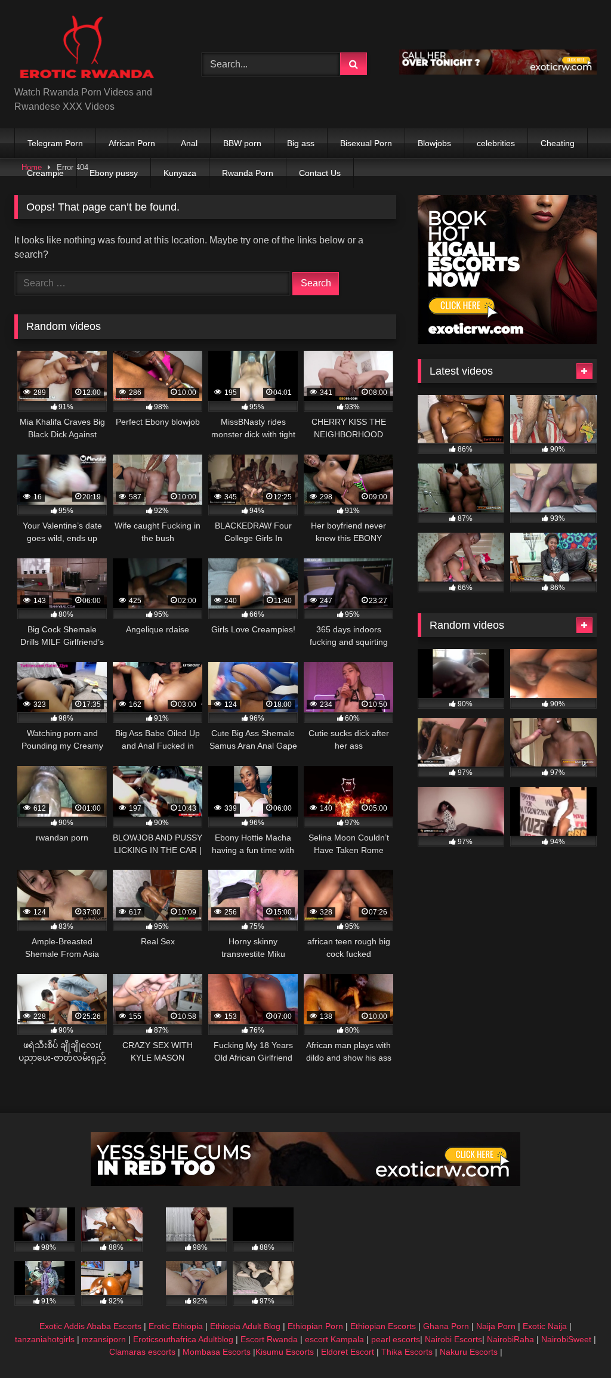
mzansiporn (104, 1339)
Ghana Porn (446, 1326)
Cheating (558, 143)
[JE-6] (305, 1183)
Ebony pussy (114, 173)
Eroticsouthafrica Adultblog (183, 1339)
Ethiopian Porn (315, 1326)
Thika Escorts (407, 1352)
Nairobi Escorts (453, 1339)
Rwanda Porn (247, 173)
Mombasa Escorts (217, 1352)
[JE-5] (498, 71)
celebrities (496, 143)
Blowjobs (434, 143)
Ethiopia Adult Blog (245, 1326)
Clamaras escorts (142, 1352)
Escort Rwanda (269, 1339)
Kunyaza (179, 173)
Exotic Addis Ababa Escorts (90, 1326)
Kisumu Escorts (284, 1352)
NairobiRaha (510, 1339)
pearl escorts (395, 1339)
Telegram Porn (55, 143)
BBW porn (242, 143)
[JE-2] (507, 341)
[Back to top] (574, 1342)
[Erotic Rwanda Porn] (94, 47)
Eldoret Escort (348, 1352)
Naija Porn (496, 1326)
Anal (189, 143)
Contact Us (320, 173)
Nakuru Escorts (469, 1352)
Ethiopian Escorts (383, 1326)
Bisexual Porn (366, 143)
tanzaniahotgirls (45, 1339)
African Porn (132, 143)
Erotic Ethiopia (176, 1326)
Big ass (300, 143)
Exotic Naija (545, 1326)
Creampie (45, 173)
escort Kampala (334, 1339)
